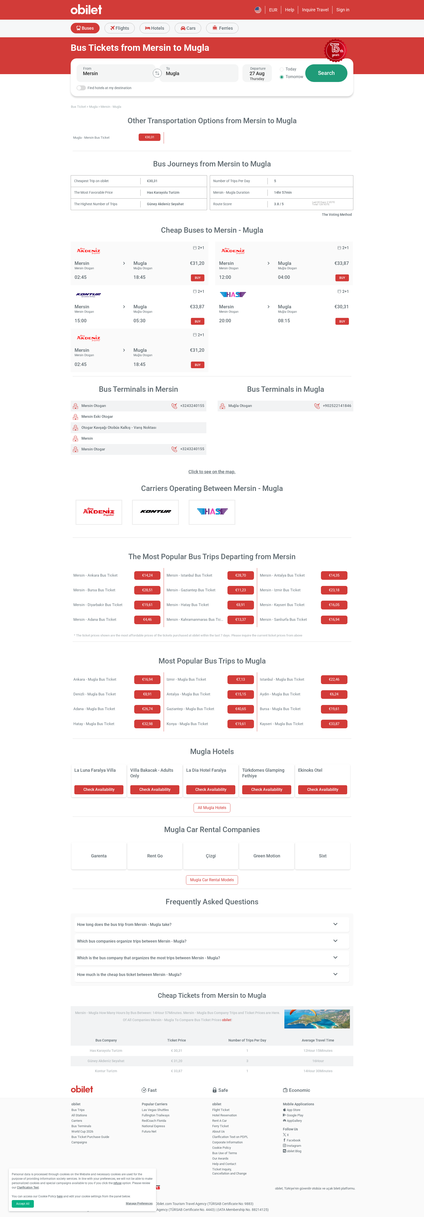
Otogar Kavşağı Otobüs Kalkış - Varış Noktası (118, 427)
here (60, 1196)
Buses (87, 28)
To (168, 68)
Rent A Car (219, 1120)
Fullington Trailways (156, 1115)
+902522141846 (337, 406)
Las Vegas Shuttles (155, 1110)
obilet (226, 1020)
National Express (153, 1126)
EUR (273, 10)
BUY (197, 278)
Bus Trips (78, 1110)
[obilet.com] (98, 13)
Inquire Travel (315, 9)
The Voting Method (337, 215)
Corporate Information (227, 1142)
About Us (218, 1131)
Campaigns (79, 1142)
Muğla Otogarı (239, 406)
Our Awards (220, 1158)
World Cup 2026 (82, 1131)
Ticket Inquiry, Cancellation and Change (229, 1171)
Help (289, 9)
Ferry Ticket (220, 1126)
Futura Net (149, 1131)
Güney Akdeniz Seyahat (165, 204)
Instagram (293, 1146)
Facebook (293, 1140)
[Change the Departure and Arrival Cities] (157, 73)
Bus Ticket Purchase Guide (90, 1137)
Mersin (86, 438)
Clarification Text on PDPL (230, 1137)
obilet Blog (293, 1151)
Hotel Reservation (224, 1115)
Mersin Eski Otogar (96, 416)
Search (326, 73)
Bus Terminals (81, 1126)
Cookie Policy (221, 1147)
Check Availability (99, 789)
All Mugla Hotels (212, 807)
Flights (122, 28)
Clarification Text (28, 1187)
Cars (191, 28)
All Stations (79, 1115)
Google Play (294, 1115)
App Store (293, 1110)
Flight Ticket (220, 1110)
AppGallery (294, 1120)
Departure (257, 68)
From (87, 68)
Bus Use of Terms (224, 1153)
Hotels (157, 28)
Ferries (225, 28)
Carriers (76, 1120)
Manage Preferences (139, 1203)
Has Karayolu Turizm (163, 192)
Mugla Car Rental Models (212, 880)
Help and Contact (224, 1164)
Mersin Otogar (92, 449)
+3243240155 (192, 406)
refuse (117, 1183)
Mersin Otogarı (93, 406)
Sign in (342, 9)
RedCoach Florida (154, 1120)
